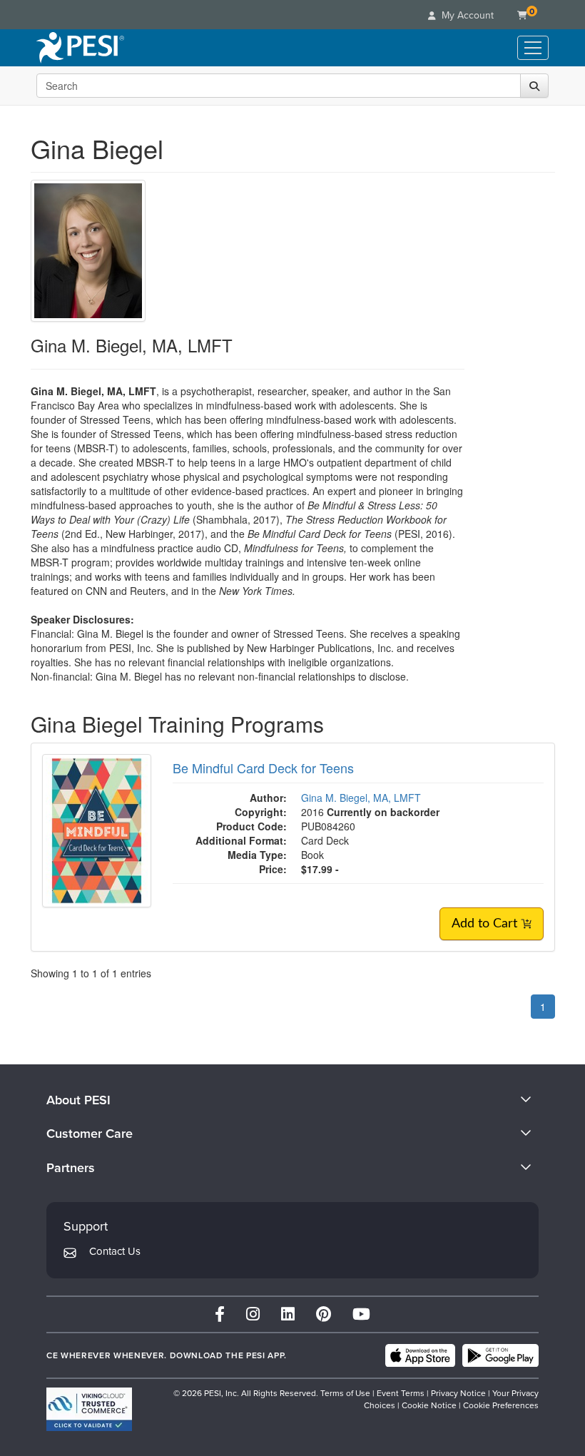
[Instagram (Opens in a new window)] (253, 1314)
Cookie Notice (429, 1405)
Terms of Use (345, 1393)
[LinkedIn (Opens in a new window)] (288, 1314)
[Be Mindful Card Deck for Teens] (96, 829)
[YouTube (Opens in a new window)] (361, 1314)
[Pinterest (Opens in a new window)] (323, 1314)
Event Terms (400, 1393)
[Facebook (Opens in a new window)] (219, 1314)
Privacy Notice (458, 1393)
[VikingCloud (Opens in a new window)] (89, 1409)
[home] (80, 47)
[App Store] (420, 1355)
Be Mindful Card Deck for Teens (263, 767)
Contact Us (115, 1251)
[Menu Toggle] (533, 48)
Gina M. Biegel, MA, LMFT (361, 797)
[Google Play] (500, 1355)
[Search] (534, 85)
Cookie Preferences (501, 1405)
